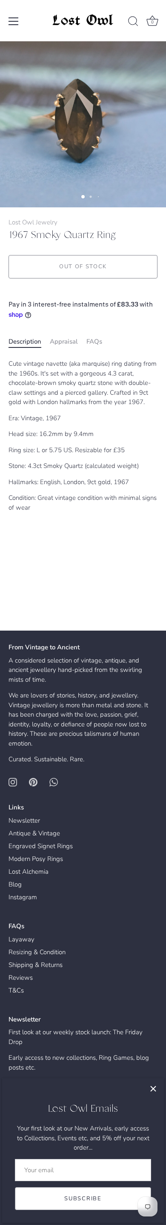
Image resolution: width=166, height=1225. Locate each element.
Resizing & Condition (37, 952)
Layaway (21, 939)
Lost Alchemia (29, 871)
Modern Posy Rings (36, 859)
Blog (15, 884)
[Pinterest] (33, 781)
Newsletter (24, 820)
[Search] (133, 22)
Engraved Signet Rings (41, 846)
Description (25, 341)
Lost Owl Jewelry (33, 222)
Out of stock (83, 266)
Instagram (23, 897)
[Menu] (13, 21)
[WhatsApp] (53, 781)
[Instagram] (13, 781)
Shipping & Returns (36, 965)
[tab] (29, 342)
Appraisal (64, 341)
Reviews (21, 977)
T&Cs (16, 990)
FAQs (94, 341)
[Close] (153, 1088)
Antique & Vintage (34, 833)
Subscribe (82, 1198)
